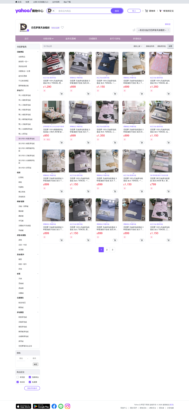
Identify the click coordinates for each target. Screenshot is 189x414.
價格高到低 (161, 46)
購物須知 (143, 408)
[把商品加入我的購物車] (61, 93)
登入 (134, 10)
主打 (26, 38)
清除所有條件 (32, 388)
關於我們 (133, 408)
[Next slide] (63, 63)
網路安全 (152, 408)
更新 (171, 404)
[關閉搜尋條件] (53, 10)
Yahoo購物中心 (29, 11)
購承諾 (167, 24)
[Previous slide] (44, 63)
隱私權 (161, 408)
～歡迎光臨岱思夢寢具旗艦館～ (152, 30)
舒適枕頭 (137, 38)
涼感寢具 (93, 38)
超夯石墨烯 (71, 38)
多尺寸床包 (115, 38)
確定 (35, 364)
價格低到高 (150, 46)
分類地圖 (170, 408)
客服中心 (123, 408)
